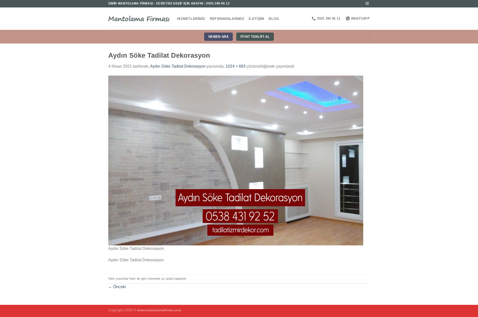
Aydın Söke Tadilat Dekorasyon (178, 66)
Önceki (117, 287)
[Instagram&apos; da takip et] (367, 3)
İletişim (256, 19)
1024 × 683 (235, 66)
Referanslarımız (227, 19)
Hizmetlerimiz (191, 19)
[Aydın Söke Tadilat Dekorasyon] (235, 160)
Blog (274, 19)
